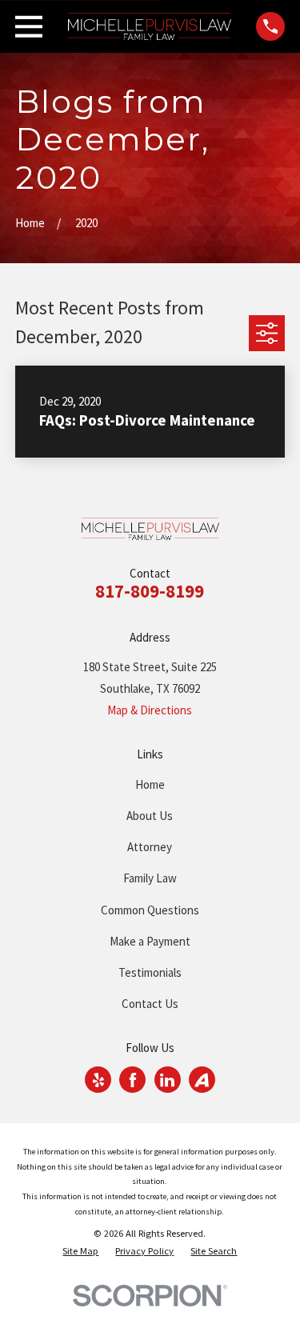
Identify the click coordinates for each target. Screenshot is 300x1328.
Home (150, 784)
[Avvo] (201, 1080)
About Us (149, 815)
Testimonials (150, 972)
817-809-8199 (149, 591)
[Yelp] (98, 1080)
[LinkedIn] (167, 1080)
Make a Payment (150, 941)
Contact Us (150, 1003)
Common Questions (150, 910)
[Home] (149, 26)
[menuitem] (80, 1251)
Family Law (150, 878)
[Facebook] (133, 1080)
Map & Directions (149, 710)
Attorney (149, 846)
